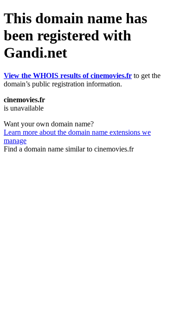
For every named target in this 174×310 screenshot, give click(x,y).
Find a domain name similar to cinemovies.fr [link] (69, 149)
